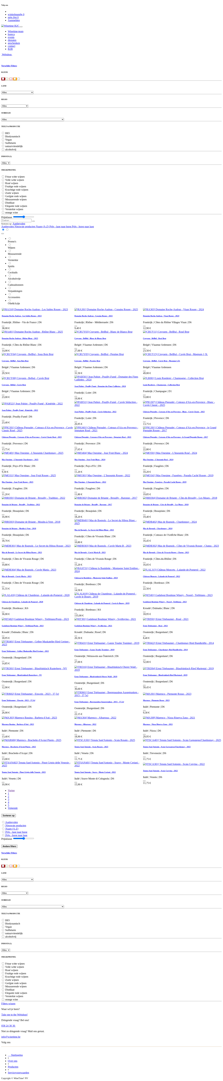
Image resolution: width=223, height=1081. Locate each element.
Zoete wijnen (12, 193)
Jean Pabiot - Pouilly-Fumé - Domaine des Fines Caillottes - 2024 (100, 386)
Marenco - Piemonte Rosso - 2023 (156, 700)
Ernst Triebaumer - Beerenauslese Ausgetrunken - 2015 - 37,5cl (99, 702)
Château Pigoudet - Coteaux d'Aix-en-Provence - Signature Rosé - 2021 (102, 437)
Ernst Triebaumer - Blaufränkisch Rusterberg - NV (22, 675)
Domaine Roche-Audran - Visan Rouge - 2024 (161, 316)
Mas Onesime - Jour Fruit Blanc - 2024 (89, 460)
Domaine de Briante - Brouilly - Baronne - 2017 (93, 504)
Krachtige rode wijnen (16, 189)
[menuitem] (15, 31)
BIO (7, 133)
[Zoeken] (33, 221)
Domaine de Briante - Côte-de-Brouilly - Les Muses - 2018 (166, 504)
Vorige (11, 790)
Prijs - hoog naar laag (16, 835)
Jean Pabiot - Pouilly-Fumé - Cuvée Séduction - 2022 (95, 412)
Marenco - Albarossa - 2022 (85, 724)
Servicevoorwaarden (18, 1072)
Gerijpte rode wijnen (15, 196)
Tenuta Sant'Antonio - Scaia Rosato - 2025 (91, 747)
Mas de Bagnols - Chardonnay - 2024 (157, 528)
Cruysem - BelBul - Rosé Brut (154, 338)
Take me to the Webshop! (14, 1014)
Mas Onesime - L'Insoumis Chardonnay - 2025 (20, 460)
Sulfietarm (10, 143)
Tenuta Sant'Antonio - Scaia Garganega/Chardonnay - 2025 (167, 747)
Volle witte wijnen (14, 180)
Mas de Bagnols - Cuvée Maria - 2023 (17, 576)
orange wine (11, 212)
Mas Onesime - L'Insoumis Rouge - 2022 (90, 482)
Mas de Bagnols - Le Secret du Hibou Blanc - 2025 (94, 530)
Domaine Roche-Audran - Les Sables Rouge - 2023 (22, 316)
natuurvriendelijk (14, 146)
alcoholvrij (10, 149)
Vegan (8, 139)
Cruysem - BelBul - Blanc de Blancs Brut (90, 338)
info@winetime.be (10, 1036)
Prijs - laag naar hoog (16, 832)
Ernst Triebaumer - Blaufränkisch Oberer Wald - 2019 (95, 676)
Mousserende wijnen (16, 199)
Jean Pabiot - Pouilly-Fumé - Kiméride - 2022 (20, 410)
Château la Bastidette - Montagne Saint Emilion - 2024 (96, 578)
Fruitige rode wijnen (15, 186)
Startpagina (15, 1055)
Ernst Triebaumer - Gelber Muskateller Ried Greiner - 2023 (25, 651)
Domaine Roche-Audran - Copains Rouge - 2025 (93, 316)
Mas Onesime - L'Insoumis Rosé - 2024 (158, 460)
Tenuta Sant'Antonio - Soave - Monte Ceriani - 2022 (95, 772)
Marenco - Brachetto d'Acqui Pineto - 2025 (19, 747)
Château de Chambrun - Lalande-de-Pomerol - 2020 (22, 602)
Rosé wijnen (11, 183)
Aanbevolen (11, 822)
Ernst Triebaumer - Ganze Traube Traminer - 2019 (94, 650)
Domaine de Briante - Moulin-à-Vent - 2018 (19, 528)
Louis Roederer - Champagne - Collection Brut (161, 385)
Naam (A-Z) (11, 828)
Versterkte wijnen (14, 209)
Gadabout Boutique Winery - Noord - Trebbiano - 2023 (165, 602)
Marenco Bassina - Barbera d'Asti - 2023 (18, 724)
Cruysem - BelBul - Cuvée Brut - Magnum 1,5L (161, 361)
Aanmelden (14, 20)
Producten (13, 1066)
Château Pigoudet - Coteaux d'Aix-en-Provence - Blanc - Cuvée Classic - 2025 (174, 412)
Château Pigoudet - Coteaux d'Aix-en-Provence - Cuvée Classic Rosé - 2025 (32, 437)
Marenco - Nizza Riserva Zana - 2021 (158, 724)
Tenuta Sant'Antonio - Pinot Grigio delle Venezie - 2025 (24, 772)
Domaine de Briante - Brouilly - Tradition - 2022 (21, 504)
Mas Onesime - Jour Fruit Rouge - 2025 (17, 482)
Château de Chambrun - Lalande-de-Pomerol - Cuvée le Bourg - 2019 (101, 603)
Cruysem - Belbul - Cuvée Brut (14, 385)
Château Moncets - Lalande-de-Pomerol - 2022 (161, 576)
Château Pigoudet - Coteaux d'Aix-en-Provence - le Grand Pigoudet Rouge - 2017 (175, 437)
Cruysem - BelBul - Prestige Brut (87, 361)
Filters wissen (8, 1003)
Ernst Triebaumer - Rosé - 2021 (155, 626)
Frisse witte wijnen (15, 176)
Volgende (13, 808)
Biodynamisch (12, 136)
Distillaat (9, 202)
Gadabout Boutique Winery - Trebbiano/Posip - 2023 (23, 626)
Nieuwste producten (15, 825)
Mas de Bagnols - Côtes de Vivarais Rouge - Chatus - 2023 (166, 552)
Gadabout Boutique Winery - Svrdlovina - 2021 (93, 626)
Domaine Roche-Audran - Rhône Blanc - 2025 (20, 338)
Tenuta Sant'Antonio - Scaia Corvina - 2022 (160, 771)
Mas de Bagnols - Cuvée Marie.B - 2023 (90, 552)
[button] (19, 223)
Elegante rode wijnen (16, 206)
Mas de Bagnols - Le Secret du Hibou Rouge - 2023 (22, 552)
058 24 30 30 (8, 1025)
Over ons (12, 1060)
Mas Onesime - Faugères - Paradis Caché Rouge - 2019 (164, 482)
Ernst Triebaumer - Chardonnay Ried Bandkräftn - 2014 (165, 650)
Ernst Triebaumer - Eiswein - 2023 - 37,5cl (18, 700)
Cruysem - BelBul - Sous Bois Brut (15, 361)
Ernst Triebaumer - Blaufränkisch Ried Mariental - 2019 (165, 675)
